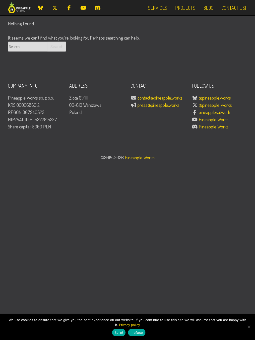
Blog (208, 7)
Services (157, 7)
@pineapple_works (215, 105)
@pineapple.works (215, 98)
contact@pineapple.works (160, 98)
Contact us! (233, 7)
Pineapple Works (214, 119)
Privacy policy (129, 325)
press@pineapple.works (158, 105)
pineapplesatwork (214, 112)
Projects (185, 7)
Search (56, 46)
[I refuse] (248, 326)
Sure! (119, 333)
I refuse (136, 333)
